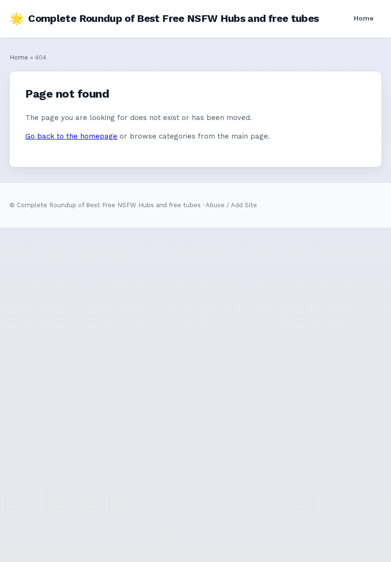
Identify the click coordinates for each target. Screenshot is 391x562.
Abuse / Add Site (231, 205)
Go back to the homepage (71, 136)
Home (364, 18)
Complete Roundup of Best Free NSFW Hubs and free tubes (164, 18)
